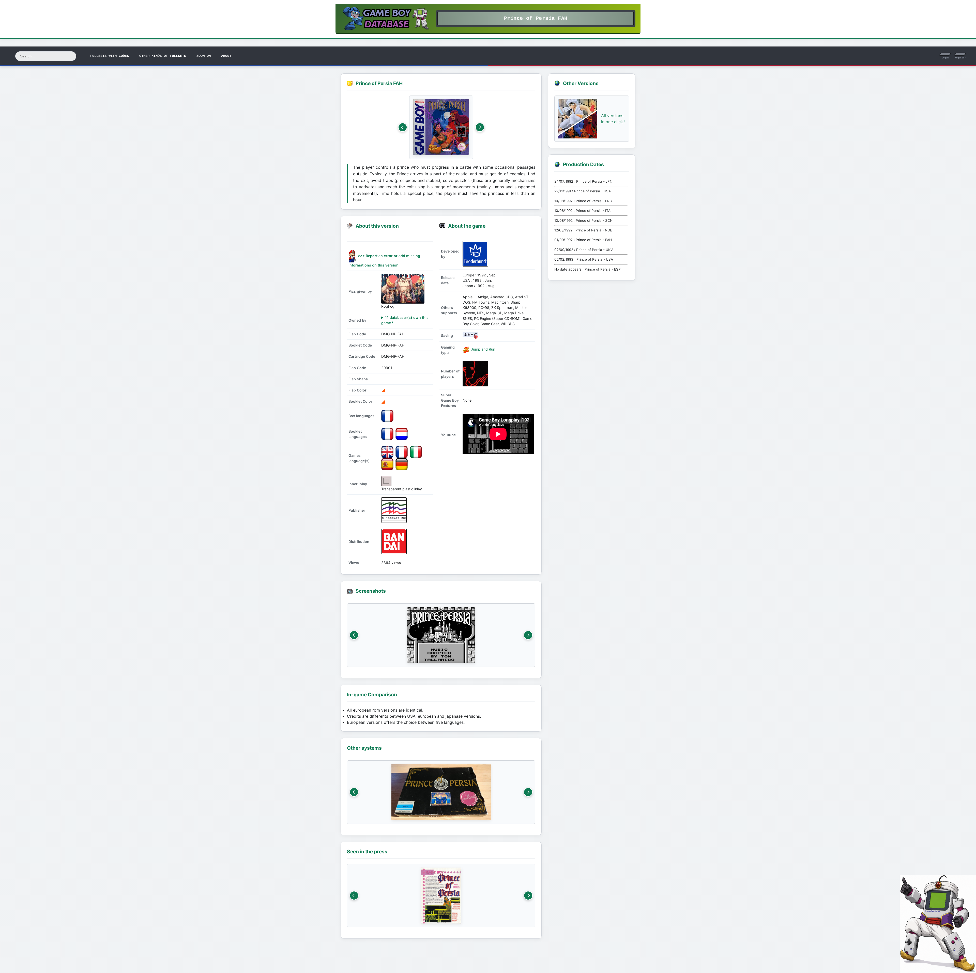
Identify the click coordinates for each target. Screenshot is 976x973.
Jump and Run (482, 349)
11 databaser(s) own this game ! (405, 320)
